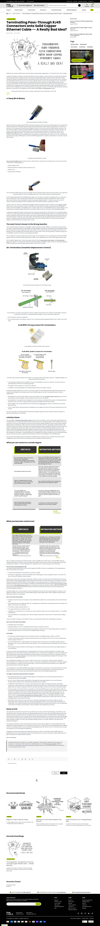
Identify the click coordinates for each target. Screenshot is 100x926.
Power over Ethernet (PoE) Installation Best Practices (81, 21)
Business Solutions (83, 1)
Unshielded (90, 47)
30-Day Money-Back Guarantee (82, 892)
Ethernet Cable (18, 10)
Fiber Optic (43, 10)
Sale (92, 10)
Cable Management (72, 10)
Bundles (84, 10)
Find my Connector (77, 76)
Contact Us (91, 1)
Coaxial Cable (31, 10)
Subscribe (38, 904)
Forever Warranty (61, 892)
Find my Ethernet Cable (78, 60)
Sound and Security (56, 10)
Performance (74, 47)
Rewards (75, 1)
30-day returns (30, 1)
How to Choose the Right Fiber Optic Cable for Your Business (81, 34)
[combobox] (63, 5)
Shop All (8, 10)
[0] (92, 4)
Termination (82, 47)
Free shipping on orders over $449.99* (15, 1)
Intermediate (83, 44)
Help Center (69, 1)
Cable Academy (16, 13)
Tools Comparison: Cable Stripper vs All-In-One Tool (81, 28)
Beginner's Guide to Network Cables (17, 819)
